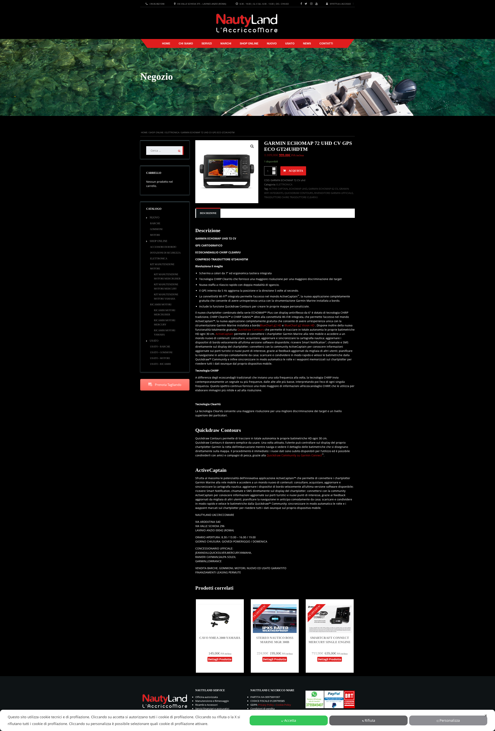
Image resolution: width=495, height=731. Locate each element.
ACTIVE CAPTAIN (278, 188)
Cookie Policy (283, 704)
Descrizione (208, 213)
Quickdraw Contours (250, 329)
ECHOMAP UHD (298, 188)
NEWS (307, 43)
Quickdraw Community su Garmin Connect (294, 455)
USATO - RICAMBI (160, 364)
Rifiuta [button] (370, 720)
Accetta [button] (290, 720)
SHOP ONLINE (249, 43)
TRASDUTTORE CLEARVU (304, 197)
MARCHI (225, 43)
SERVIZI (206, 43)
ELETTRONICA (172, 132)
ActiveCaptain (224, 334)
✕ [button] (485, 715)
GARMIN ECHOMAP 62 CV (323, 188)
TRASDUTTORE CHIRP (276, 197)
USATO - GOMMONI (161, 352)
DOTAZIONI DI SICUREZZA (165, 252)
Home (144, 132)
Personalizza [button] (450, 720)
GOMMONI (156, 229)
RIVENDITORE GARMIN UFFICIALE (333, 193)
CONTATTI (326, 43)
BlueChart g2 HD (270, 325)
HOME (166, 43)
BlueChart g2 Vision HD (299, 325)
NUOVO (272, 43)
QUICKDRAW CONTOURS (298, 193)
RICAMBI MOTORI (160, 304)
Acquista (296, 170)
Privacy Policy (266, 704)
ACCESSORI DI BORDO (163, 246)
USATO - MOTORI (160, 358)
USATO (289, 43)
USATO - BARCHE (160, 346)
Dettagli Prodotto (219, 659)
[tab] (208, 213)
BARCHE (155, 223)
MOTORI (155, 234)
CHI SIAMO (186, 43)
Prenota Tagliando (167, 385)
